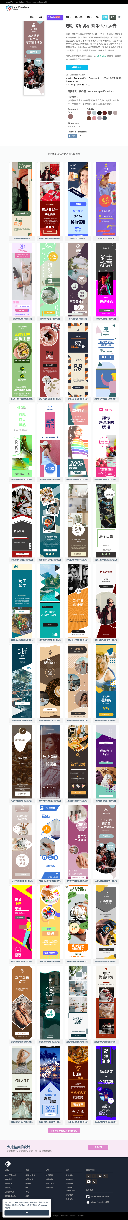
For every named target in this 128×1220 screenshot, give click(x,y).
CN (89, 84)
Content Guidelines (68, 1216)
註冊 (105, 17)
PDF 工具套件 (10, 1175)
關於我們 (49, 1175)
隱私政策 (69, 1183)
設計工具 (8, 1187)
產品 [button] (31, 17)
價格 (97, 17)
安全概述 (69, 1195)
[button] (41, 17)
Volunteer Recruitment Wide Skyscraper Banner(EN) (87, 78)
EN (83, 84)
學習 (27, 1187)
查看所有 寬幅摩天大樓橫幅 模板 (64, 1131)
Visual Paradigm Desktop (35, 2)
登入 (112, 17)
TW (86, 84)
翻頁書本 (8, 1179)
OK (27, 1213)
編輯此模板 (76, 67)
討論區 (28, 1183)
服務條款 (69, 1175)
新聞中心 (49, 1179)
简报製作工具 (10, 1196)
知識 (27, 1196)
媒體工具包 (50, 1183)
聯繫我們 (49, 1187)
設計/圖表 (29, 1179)
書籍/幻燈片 (30, 1175)
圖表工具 (8, 1183)
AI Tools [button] (53, 17)
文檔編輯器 (9, 1191)
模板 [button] (88, 17)
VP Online (101, 56)
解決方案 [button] (78, 17)
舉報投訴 (69, 1199)
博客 (27, 1191)
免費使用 (98, 1147)
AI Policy (69, 1179)
